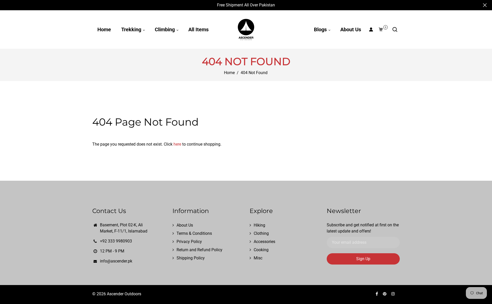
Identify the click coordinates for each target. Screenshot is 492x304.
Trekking (131, 29)
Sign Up (363, 258)
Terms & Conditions (194, 233)
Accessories (264, 241)
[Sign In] (371, 29)
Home (104, 29)
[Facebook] (377, 293)
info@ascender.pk (116, 261)
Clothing (261, 233)
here (177, 144)
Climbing (165, 29)
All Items (198, 29)
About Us (350, 29)
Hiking (259, 225)
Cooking (261, 249)
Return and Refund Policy (199, 249)
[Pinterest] (385, 293)
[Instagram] (393, 293)
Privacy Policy (189, 241)
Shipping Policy (191, 258)
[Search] (394, 29)
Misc (258, 258)
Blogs (321, 29)
